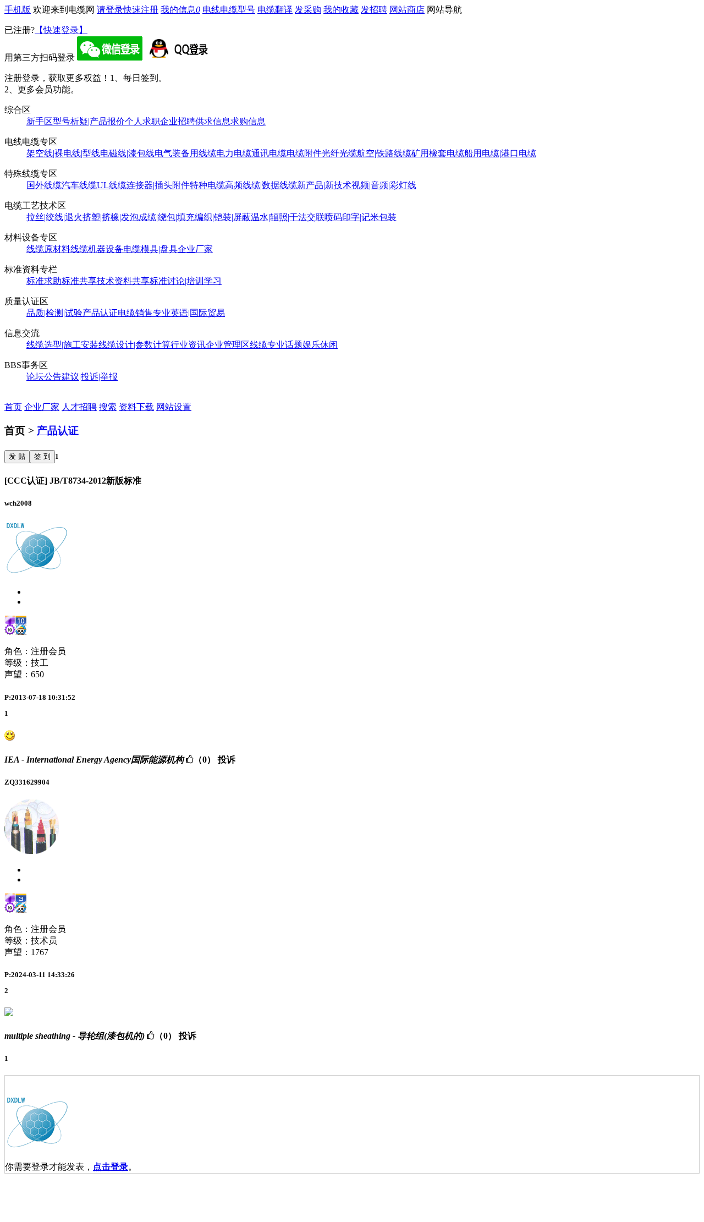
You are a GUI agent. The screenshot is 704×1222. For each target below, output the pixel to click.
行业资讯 (188, 344)
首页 (13, 407)
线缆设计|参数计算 (134, 344)
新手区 (39, 121)
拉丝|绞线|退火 (54, 217)
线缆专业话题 (276, 344)
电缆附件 (304, 153)
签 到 (42, 456)
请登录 (110, 9)
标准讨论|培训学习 (186, 281)
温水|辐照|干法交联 (287, 217)
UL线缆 (112, 185)
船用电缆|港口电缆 (500, 153)
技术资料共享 (123, 281)
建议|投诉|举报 (90, 376)
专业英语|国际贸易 (189, 312)
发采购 (308, 9)
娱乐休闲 (320, 344)
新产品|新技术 (324, 185)
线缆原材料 (48, 249)
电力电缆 (233, 153)
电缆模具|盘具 (150, 249)
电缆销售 (135, 312)
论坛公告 (44, 376)
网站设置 (173, 407)
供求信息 (212, 121)
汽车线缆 (79, 185)
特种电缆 (207, 185)
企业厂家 (195, 249)
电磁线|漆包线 (127, 153)
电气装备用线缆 (185, 153)
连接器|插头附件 (158, 185)
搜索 (108, 407)
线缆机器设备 (96, 249)
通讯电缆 (269, 153)
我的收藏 (341, 9)
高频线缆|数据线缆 (261, 185)
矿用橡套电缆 (437, 153)
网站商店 (407, 9)
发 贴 (17, 456)
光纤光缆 (339, 153)
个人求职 (142, 121)
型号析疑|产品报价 (89, 121)
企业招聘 (177, 121)
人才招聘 (79, 407)
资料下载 (136, 407)
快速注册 (140, 9)
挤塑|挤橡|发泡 (110, 217)
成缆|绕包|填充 (167, 217)
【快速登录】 (61, 30)
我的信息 (180, 9)
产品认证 (100, 312)
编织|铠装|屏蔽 (223, 217)
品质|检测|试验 (54, 312)
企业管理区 (228, 344)
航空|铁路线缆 (384, 153)
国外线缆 (44, 185)
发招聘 (374, 9)
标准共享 (79, 281)
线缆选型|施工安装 (62, 344)
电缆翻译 (275, 9)
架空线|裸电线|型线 (63, 153)
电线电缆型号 (228, 9)
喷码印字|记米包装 (360, 217)
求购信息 (248, 121)
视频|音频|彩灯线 (383, 185)
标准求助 (44, 281)
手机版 (17, 9)
